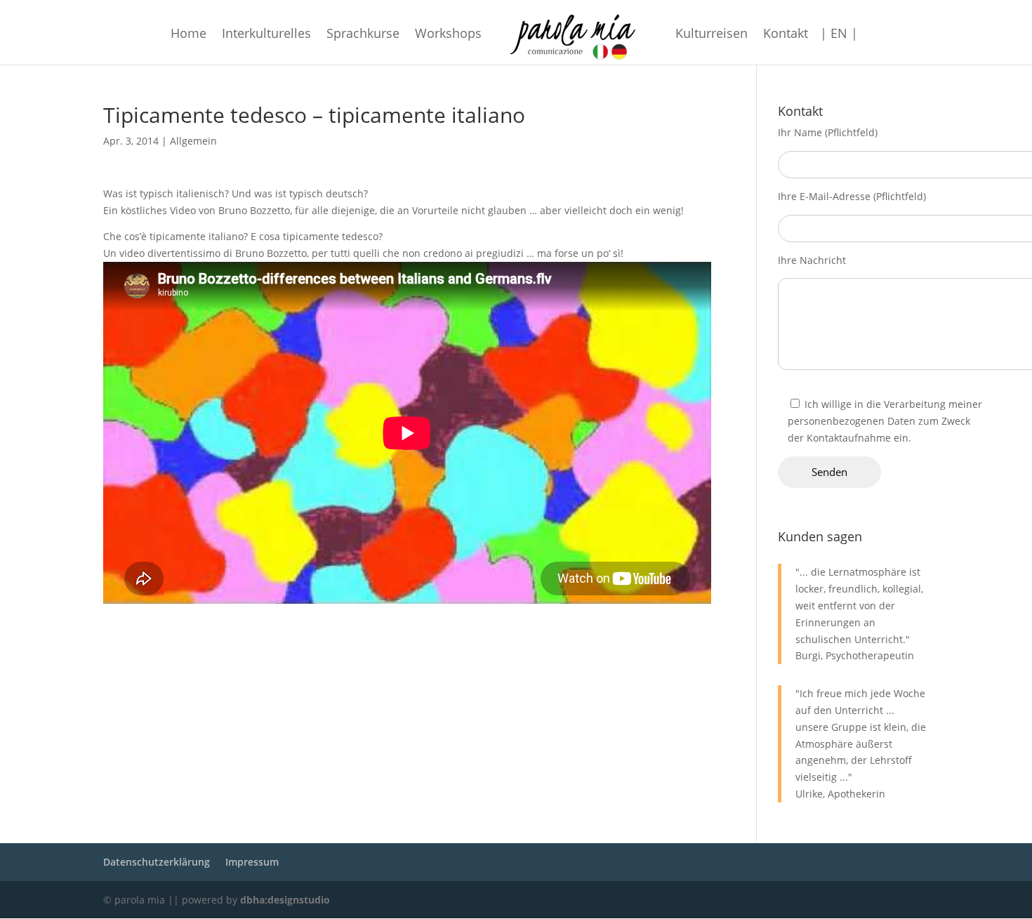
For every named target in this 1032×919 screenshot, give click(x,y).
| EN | (839, 34)
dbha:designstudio (285, 899)
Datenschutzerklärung (156, 861)
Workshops (448, 34)
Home (188, 34)
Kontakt (785, 34)
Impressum (252, 861)
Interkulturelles (266, 34)
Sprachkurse (362, 34)
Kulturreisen (711, 34)
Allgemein (193, 140)
